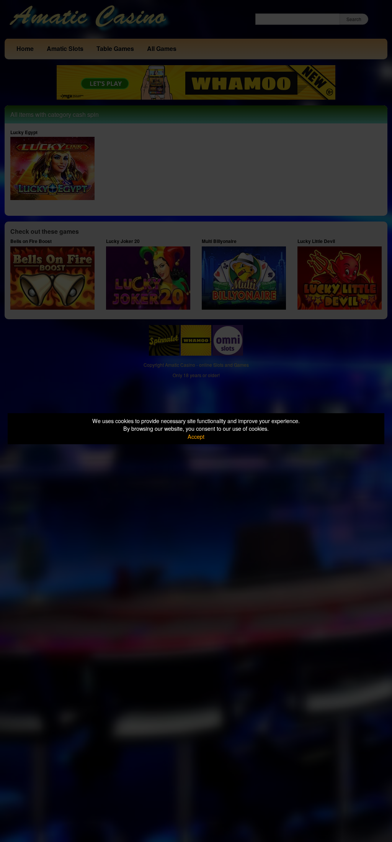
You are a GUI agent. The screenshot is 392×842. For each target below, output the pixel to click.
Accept (196, 436)
